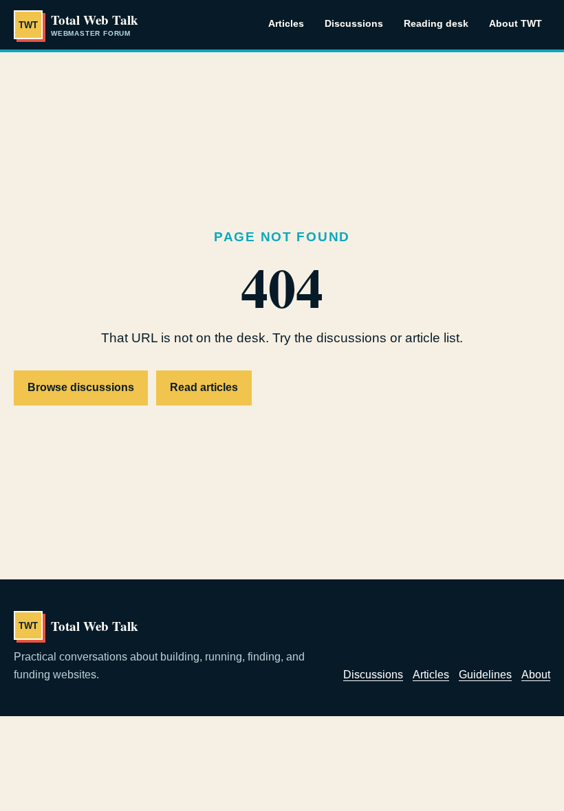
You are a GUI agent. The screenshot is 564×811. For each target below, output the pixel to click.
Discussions (354, 23)
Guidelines (485, 674)
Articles (286, 23)
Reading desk (436, 23)
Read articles (204, 387)
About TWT (515, 23)
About (535, 674)
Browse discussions (81, 387)
